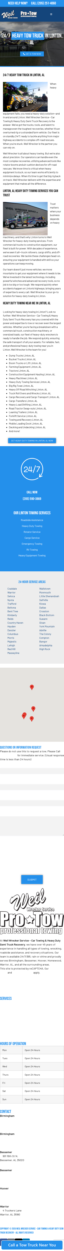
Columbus (12, 633)
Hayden (11, 626)
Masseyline (13, 652)
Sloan (42, 622)
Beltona (11, 607)
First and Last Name (11, 765)
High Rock (44, 649)
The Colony (45, 633)
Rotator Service (32, 531)
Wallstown (44, 588)
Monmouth (45, 592)
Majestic (12, 641)
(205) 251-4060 (46, 3)
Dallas (42, 607)
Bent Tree (12, 611)
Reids (10, 618)
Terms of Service (23, 972)
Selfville (43, 599)
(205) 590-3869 (32, 499)
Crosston (44, 611)
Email (3, 781)
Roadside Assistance (32, 519)
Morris (10, 637)
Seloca (11, 596)
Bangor (43, 641)
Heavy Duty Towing (32, 525)
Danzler (11, 630)
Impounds (4, 1029)
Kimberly (12, 615)
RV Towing (32, 549)
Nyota (10, 599)
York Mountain (47, 626)
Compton (44, 637)
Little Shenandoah (49, 596)
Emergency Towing (32, 543)
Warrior (11, 592)
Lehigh (11, 645)
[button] (33, 709)
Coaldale (12, 588)
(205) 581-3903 (11, 1145)
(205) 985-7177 (11, 1200)
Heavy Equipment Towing (32, 555)
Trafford (11, 603)
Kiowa (42, 603)
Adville (42, 630)
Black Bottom (46, 615)
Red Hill (11, 649)
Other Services (7, 1035)
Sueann (43, 618)
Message (4, 813)
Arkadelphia (45, 645)
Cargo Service (32, 537)
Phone (4, 797)
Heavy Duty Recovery (10, 1023)
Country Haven (15, 622)
